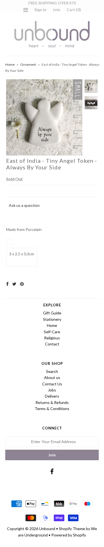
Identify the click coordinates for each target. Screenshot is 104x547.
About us (52, 377)
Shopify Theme (72, 528)
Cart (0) (74, 9)
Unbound (47, 528)
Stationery (52, 319)
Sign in (40, 9)
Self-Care (52, 331)
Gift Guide (52, 313)
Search (52, 371)
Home (10, 64)
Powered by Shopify (68, 535)
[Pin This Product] (22, 283)
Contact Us (52, 383)
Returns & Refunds (52, 402)
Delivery (52, 396)
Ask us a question (24, 205)
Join (56, 9)
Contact (52, 344)
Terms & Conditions (52, 408)
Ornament (28, 64)
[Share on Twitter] (14, 283)
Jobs (52, 390)
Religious (52, 337)
